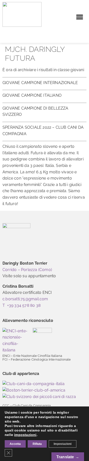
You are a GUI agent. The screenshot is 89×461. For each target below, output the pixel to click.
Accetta (15, 444)
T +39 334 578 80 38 (21, 305)
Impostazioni (62, 444)
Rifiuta (37, 444)
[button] (79, 17)
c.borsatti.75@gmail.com (25, 299)
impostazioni (25, 435)
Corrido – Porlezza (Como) (27, 269)
